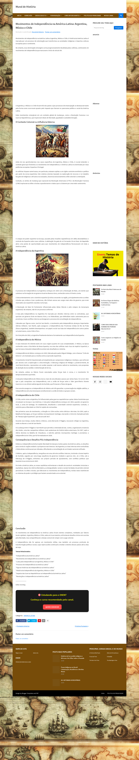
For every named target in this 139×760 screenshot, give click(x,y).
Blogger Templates (27, 693)
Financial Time (93, 656)
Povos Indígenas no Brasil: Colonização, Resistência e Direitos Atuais (72, 669)
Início (103, 693)
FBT (37, 693)
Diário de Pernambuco (112, 653)
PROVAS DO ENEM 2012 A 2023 (23, 662)
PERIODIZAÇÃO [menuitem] (55, 15)
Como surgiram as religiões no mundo (111, 339)
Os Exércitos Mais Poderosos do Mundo (111, 290)
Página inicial (19, 653)
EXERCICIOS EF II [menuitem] (40, 15)
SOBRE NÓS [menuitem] (28, 15)
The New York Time (94, 660)
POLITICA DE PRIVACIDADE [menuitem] (92, 15)
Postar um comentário (52, 32)
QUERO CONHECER (52, 607)
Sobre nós (35, 653)
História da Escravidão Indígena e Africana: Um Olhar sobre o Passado (72, 657)
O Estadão (109, 656)
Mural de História (26, 6)
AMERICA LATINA (29, 616)
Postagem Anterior (23, 626)
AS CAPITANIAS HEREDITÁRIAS (110, 313)
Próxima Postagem (81, 626)
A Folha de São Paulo (94, 653)
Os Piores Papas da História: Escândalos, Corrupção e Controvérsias (110, 303)
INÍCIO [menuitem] (19, 15)
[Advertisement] (86, 6)
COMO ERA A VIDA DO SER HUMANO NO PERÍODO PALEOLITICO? (109, 327)
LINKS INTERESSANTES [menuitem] (72, 15)
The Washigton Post (112, 660)
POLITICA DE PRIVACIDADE (115, 693)
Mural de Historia (38, 32)
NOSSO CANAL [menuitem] (108, 15)
